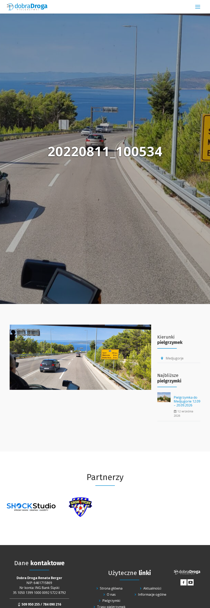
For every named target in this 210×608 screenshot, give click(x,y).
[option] (31, 507)
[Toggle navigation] (197, 7)
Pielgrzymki (111, 600)
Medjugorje (172, 358)
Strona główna (111, 588)
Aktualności (152, 588)
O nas (111, 594)
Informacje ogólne (152, 594)
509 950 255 (31, 604)
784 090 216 (52, 604)
